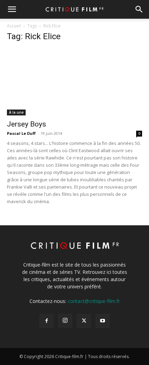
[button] (12, 9)
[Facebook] (46, 321)
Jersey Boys (26, 124)
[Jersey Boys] (74, 82)
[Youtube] (102, 321)
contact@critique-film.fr (94, 301)
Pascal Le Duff (21, 133)
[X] (84, 321)
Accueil (14, 26)
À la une (16, 112)
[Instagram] (65, 321)
